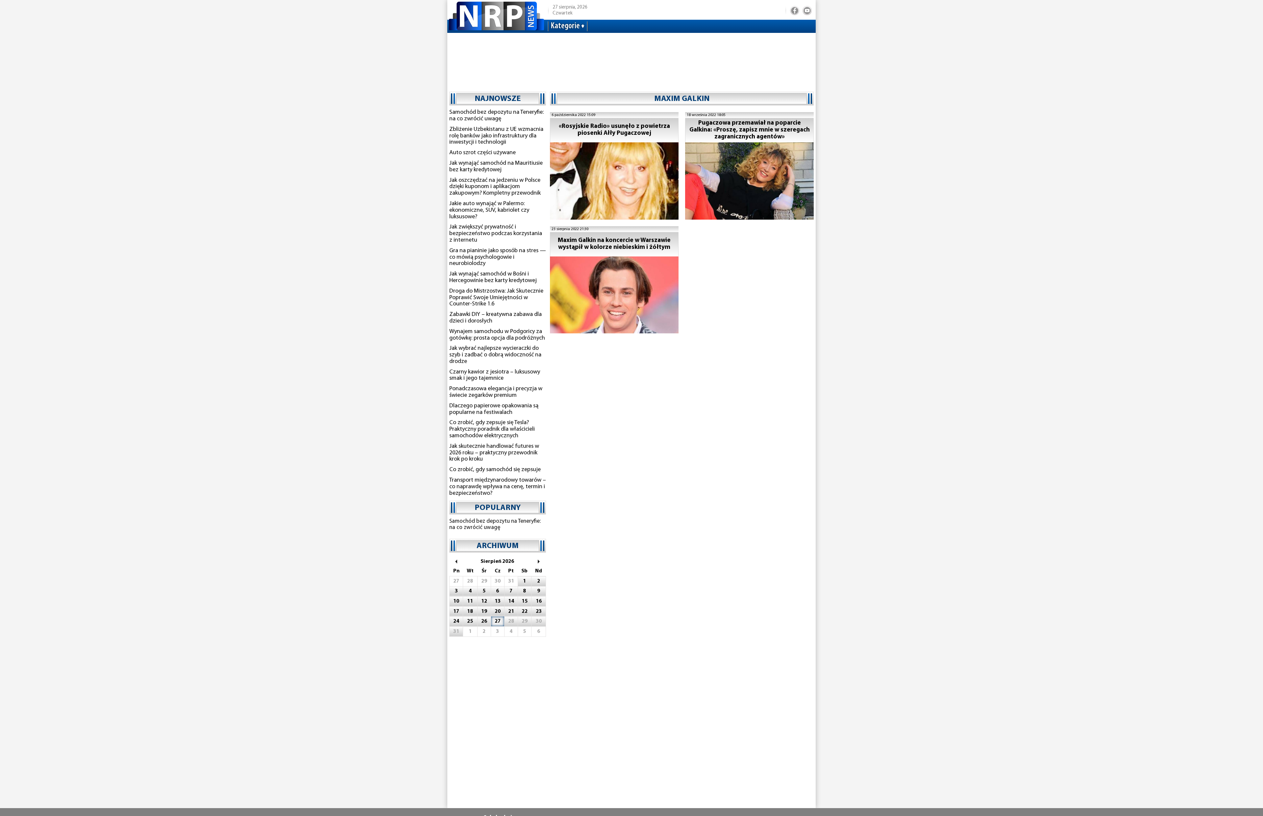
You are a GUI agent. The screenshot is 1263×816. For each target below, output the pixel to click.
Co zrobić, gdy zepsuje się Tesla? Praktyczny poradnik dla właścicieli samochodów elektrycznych (492, 429)
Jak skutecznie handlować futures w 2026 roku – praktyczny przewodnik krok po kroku (494, 453)
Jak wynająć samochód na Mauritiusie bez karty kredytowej (496, 166)
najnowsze (498, 99)
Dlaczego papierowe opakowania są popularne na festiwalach (493, 409)
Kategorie (565, 26)
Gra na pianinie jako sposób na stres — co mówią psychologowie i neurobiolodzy (497, 257)
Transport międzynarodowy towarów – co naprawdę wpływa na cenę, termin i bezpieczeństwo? (497, 486)
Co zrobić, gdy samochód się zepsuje (495, 470)
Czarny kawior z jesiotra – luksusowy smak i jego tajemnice (494, 375)
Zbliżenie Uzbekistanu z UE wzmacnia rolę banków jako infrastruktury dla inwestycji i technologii (496, 136)
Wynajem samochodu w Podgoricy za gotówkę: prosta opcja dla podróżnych (497, 335)
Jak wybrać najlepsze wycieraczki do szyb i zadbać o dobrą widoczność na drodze (495, 355)
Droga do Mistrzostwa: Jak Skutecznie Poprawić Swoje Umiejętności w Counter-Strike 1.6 (496, 297)
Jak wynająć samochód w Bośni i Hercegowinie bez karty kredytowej (493, 277)
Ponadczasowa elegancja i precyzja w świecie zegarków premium (495, 392)
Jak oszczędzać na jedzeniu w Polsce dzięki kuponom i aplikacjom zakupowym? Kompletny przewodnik (495, 187)
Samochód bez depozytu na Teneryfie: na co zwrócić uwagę (496, 115)
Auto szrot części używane (482, 153)
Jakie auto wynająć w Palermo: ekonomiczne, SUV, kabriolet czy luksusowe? (489, 210)
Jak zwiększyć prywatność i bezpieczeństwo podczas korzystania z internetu (495, 233)
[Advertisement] (631, 59)
